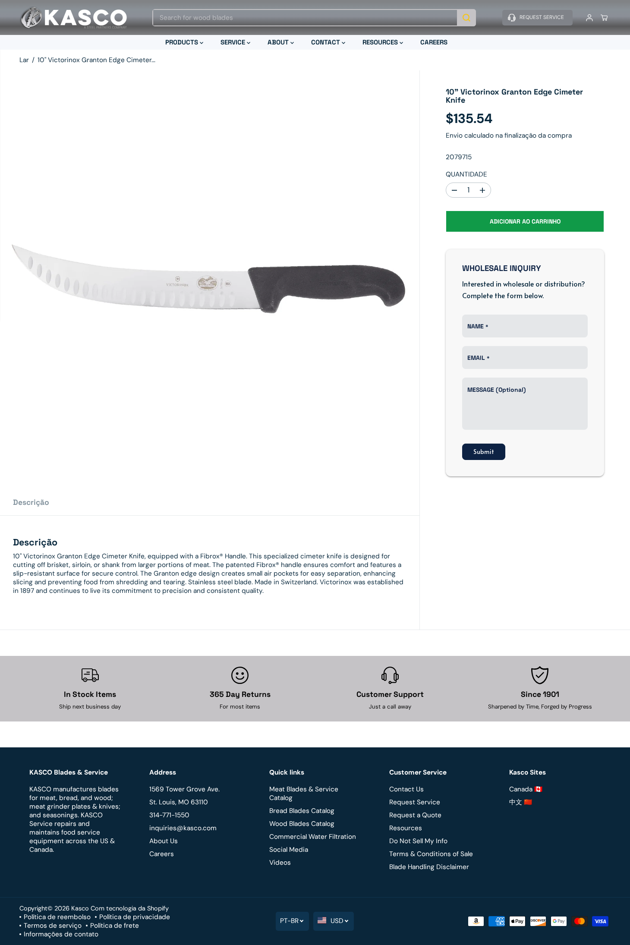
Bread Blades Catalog (301, 810)
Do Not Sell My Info (418, 841)
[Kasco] (73, 17)
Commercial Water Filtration (312, 836)
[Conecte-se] (589, 17)
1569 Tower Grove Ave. (184, 789)
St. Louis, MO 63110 (178, 802)
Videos (280, 862)
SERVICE (233, 42)
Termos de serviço (53, 925)
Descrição (31, 502)
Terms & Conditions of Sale (431, 854)
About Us (163, 841)
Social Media (288, 849)
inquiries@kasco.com (183, 828)
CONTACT (326, 42)
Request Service (414, 802)
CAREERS (433, 42)
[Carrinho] (604, 17)
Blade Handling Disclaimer (429, 867)
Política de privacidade (134, 917)
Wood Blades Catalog (301, 823)
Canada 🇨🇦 (525, 789)
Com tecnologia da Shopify (130, 908)
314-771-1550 (169, 815)
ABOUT (279, 42)
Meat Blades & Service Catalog (303, 793)
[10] (209, 280)
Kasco (80, 908)
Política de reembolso (57, 917)
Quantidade (466, 174)
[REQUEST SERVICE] (537, 17)
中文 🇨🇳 (520, 802)
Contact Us (406, 789)
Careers (161, 854)
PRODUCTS (182, 42)
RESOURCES (381, 42)
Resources (405, 828)
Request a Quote (415, 815)
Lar (24, 60)
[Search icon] (466, 17)
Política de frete (114, 925)
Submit (483, 452)
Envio (454, 135)
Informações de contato (61, 934)
